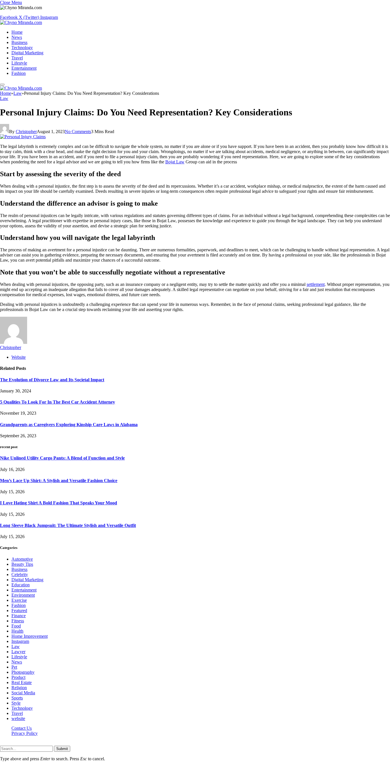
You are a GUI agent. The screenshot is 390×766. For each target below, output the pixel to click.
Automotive (22, 559)
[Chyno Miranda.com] (21, 22)
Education (20, 584)
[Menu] (2, 84)
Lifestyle (19, 63)
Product (18, 677)
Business (19, 42)
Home (17, 32)
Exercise (19, 600)
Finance (18, 615)
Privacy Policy (24, 733)
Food (16, 625)
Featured (19, 610)
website (18, 718)
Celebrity (19, 574)
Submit (62, 749)
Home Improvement (29, 636)
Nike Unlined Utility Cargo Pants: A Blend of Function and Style (62, 458)
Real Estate (21, 682)
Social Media (23, 692)
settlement (316, 284)
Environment (23, 595)
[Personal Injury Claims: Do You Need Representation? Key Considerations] (23, 136)
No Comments (78, 131)
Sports (17, 697)
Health (17, 631)
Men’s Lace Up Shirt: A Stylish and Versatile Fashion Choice (58, 480)
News (16, 37)
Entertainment (24, 68)
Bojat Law (174, 161)
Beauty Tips (22, 564)
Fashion (18, 73)
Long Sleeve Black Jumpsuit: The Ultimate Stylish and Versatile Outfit (68, 525)
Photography (23, 672)
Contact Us (21, 728)
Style (16, 703)
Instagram (20, 641)
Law (4, 98)
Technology (22, 47)
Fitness (17, 620)
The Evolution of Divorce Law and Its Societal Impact (52, 379)
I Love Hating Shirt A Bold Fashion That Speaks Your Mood (58, 502)
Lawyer (18, 651)
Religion (19, 687)
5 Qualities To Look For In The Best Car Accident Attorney (57, 402)
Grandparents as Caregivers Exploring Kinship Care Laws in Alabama (69, 424)
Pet (14, 667)
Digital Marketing (27, 52)
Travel (17, 57)
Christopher (26, 131)
